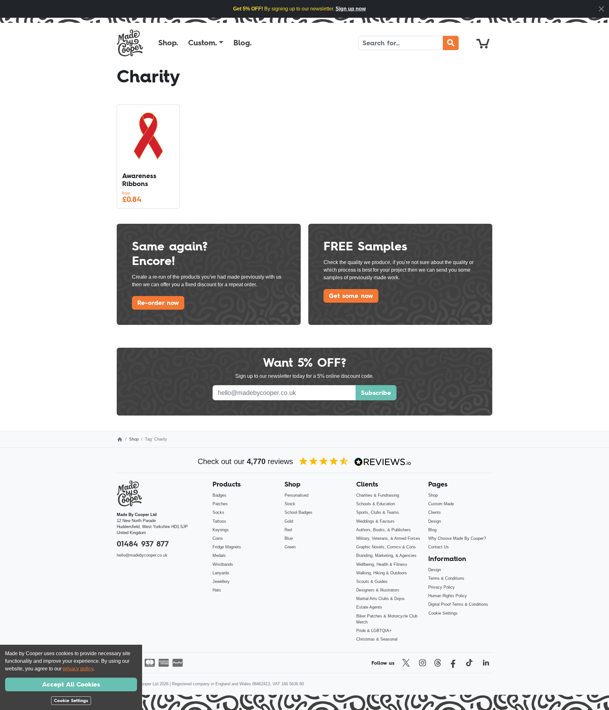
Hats (217, 590)
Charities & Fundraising (377, 495)
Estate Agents (369, 607)
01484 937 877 (143, 544)
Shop (134, 439)
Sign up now (351, 8)
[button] (205, 43)
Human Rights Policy (447, 595)
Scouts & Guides (372, 581)
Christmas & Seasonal (376, 639)
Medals (219, 555)
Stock (290, 503)
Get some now (351, 295)
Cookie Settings (443, 613)
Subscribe (376, 392)
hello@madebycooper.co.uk (142, 555)
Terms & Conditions (446, 578)
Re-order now (158, 302)
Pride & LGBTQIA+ (374, 630)
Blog (432, 529)
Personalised (296, 495)
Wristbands (223, 564)
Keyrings (221, 529)
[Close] (601, 9)
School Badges (298, 512)
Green (290, 547)
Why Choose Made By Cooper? (457, 538)
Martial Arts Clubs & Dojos (380, 598)
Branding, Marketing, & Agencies (386, 555)
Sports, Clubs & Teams (377, 512)
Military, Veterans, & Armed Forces (388, 538)
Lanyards (221, 573)
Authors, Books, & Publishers (383, 529)
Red (288, 529)
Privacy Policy (441, 587)
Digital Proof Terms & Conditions (458, 604)
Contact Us (438, 547)
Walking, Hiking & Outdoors (381, 573)
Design (434, 521)
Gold (289, 521)
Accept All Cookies (71, 684)
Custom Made (441, 503)
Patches (220, 503)
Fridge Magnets (227, 547)
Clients (434, 512)
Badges (219, 495)
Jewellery (221, 581)
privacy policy (78, 668)
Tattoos (219, 521)
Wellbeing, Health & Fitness (381, 564)
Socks (218, 512)
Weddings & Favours (375, 521)
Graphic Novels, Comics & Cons (386, 547)
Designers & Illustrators (377, 590)
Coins (218, 538)
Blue (289, 538)
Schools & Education (375, 503)
